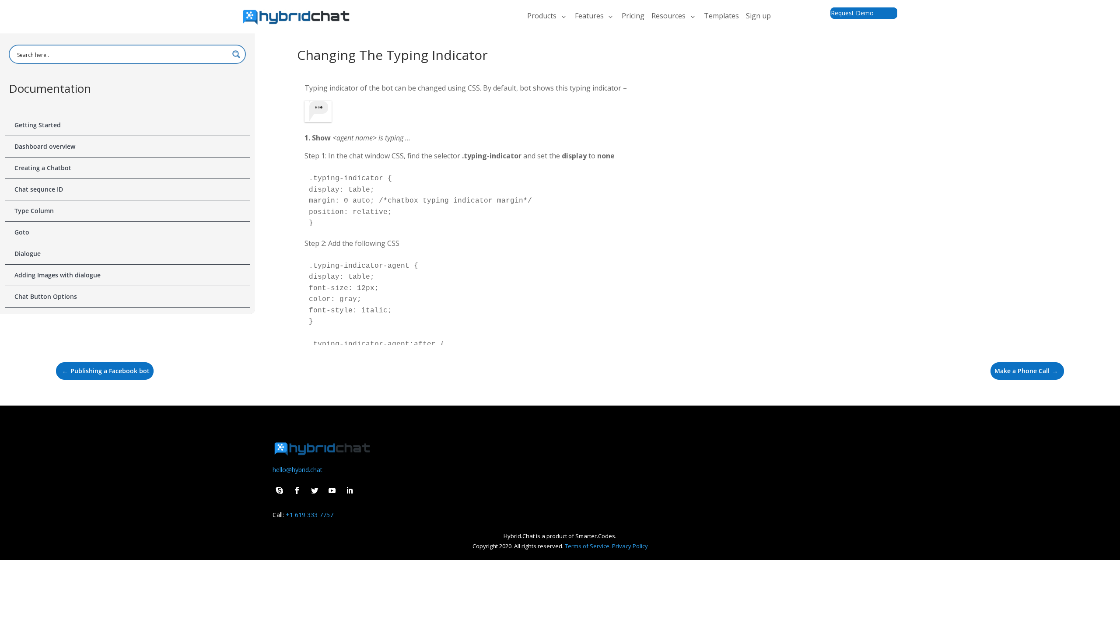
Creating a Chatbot (42, 168)
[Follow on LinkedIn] (350, 490)
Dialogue (27, 253)
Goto (21, 232)
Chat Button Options (45, 296)
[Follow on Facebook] (297, 490)
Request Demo (852, 13)
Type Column (34, 210)
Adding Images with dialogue (57, 275)
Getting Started (37, 125)
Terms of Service (587, 546)
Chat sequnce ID (38, 189)
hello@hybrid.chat (297, 470)
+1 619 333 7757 (309, 515)
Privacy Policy (630, 546)
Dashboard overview (44, 146)
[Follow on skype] (280, 490)
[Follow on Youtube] (332, 490)
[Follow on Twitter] (315, 490)
